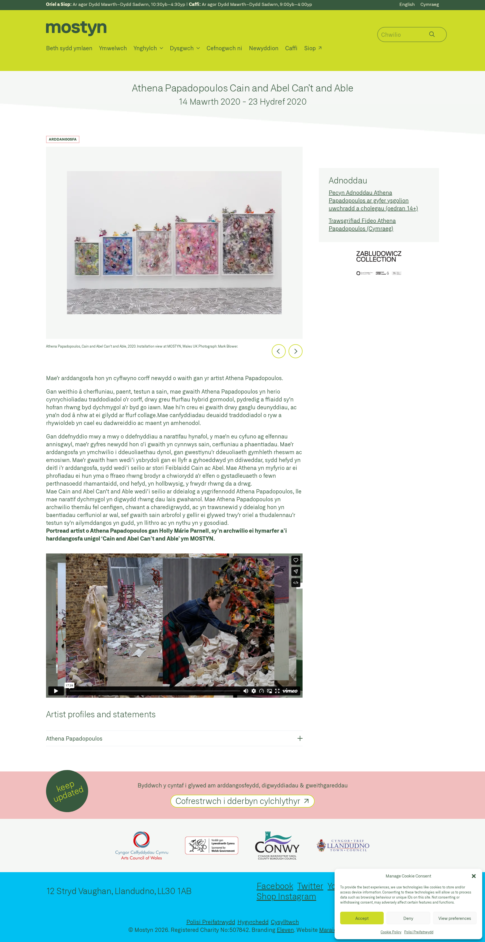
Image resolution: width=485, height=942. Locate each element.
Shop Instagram (286, 896)
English (407, 4)
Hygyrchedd (253, 921)
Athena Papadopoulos (74, 738)
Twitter (310, 886)
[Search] (432, 34)
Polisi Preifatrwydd (418, 932)
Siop (310, 48)
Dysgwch (182, 48)
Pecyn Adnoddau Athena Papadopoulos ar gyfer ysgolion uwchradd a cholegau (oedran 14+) (373, 200)
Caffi (291, 48)
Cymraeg (429, 4)
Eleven (285, 929)
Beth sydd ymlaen (69, 48)
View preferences (454, 918)
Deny (408, 918)
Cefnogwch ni (224, 48)
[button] (474, 876)
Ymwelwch (113, 48)
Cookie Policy (391, 932)
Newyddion (263, 48)
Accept (362, 918)
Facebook (275, 886)
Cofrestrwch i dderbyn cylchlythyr (237, 801)
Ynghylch (145, 48)
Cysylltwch (285, 921)
